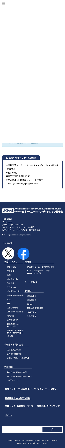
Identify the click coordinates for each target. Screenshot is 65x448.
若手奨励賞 (31, 312)
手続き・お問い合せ (13, 344)
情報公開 (10, 316)
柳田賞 (30, 304)
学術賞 (27, 290)
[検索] (52, 429)
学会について (10, 261)
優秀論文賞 (31, 296)
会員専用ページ (28, 389)
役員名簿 (10, 283)
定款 (9, 299)
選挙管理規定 (12, 307)
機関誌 (27, 261)
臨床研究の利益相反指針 (17, 372)
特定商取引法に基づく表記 (17, 397)
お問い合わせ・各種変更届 (18, 358)
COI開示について (14, 380)
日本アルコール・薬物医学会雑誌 (40, 267)
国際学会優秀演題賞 (35, 308)
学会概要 (10, 271)
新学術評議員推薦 (14, 354)
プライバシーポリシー (47, 389)
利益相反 (8, 367)
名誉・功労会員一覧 (15, 295)
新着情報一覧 (23, 406)
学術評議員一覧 (13, 291)
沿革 (9, 275)
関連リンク (10, 406)
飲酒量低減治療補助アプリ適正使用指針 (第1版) (15, 333)
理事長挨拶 (11, 267)
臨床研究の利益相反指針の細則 (19, 376)
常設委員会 (11, 287)
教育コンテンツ (12, 389)
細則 (9, 303)
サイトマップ (53, 406)
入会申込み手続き (14, 350)
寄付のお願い (12, 320)
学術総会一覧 (12, 279)
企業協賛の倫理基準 (15, 311)
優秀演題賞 (31, 300)
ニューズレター (31, 282)
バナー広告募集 (38, 406)
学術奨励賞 (31, 316)
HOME (8, 414)
